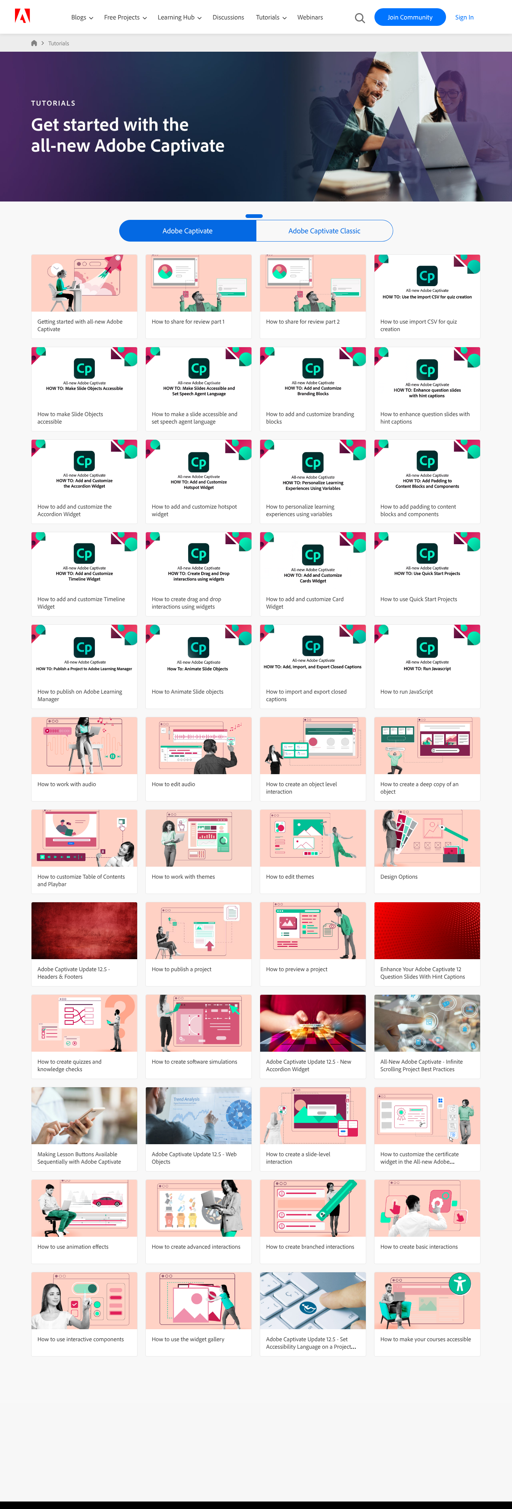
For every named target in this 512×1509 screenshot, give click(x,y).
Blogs (78, 17)
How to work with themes (183, 876)
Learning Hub (177, 17)
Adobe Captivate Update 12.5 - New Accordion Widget (308, 1065)
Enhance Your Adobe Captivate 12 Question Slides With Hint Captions (422, 972)
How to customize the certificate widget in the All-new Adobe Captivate (419, 1161)
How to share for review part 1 (188, 321)
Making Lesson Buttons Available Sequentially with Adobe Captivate (79, 1157)
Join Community (410, 17)
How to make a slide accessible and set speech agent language (194, 417)
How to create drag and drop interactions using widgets (186, 602)
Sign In (464, 17)
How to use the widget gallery (188, 1339)
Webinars (310, 17)
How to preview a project (296, 969)
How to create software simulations (194, 1061)
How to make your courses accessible (425, 1339)
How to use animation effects (72, 1246)
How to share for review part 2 (303, 321)
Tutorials (268, 17)
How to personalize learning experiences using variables (300, 510)
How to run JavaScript (406, 691)
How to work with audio (66, 784)
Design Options (399, 876)
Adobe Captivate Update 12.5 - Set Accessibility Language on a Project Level (308, 1346)
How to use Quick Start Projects (418, 599)
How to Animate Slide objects (187, 691)
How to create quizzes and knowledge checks (69, 1065)
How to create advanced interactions (196, 1246)
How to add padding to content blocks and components (418, 510)
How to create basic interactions (419, 1246)
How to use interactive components (80, 1339)
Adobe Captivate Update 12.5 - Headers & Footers (73, 972)
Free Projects (122, 17)
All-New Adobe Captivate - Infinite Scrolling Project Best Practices (421, 1065)
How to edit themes (290, 876)
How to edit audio (173, 784)
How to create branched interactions (310, 1246)
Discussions (228, 17)
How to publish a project (181, 969)
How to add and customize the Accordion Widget (74, 510)
